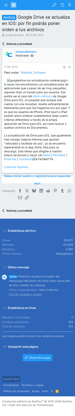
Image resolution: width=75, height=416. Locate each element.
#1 (69, 67)
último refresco (42, 96)
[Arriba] (51, 391)
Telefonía (26, 72)
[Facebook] (4, 410)
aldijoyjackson (64, 253)
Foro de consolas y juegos (25, 294)
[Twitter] (22, 410)
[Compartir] (64, 67)
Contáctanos (11, 385)
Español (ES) (11, 379)
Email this (10, 159)
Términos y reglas (32, 385)
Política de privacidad (16, 391)
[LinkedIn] (16, 410)
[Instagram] (10, 410)
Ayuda (35, 391)
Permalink (59, 155)
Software (39, 72)
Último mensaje (18, 267)
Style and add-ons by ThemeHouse (31, 405)
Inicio (45, 391)
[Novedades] (69, 5)
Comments (26, 159)
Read (46, 155)
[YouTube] (28, 410)
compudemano (14, 35)
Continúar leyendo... (17, 167)
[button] (6, 5)
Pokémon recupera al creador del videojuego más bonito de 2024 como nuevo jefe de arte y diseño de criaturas (39, 281)
